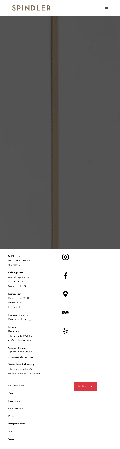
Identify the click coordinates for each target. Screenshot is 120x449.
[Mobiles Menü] (106, 8)
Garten (11, 439)
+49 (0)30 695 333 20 (20, 369)
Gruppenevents (15, 408)
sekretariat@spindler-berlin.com (24, 373)
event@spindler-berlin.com (21, 357)
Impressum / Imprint (18, 315)
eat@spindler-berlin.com (20, 340)
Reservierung (14, 401)
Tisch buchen (85, 386)
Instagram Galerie (16, 423)
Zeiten (11, 393)
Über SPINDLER (16, 385)
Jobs (10, 431)
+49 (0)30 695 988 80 (20, 336)
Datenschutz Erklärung (19, 319)
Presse (11, 416)
